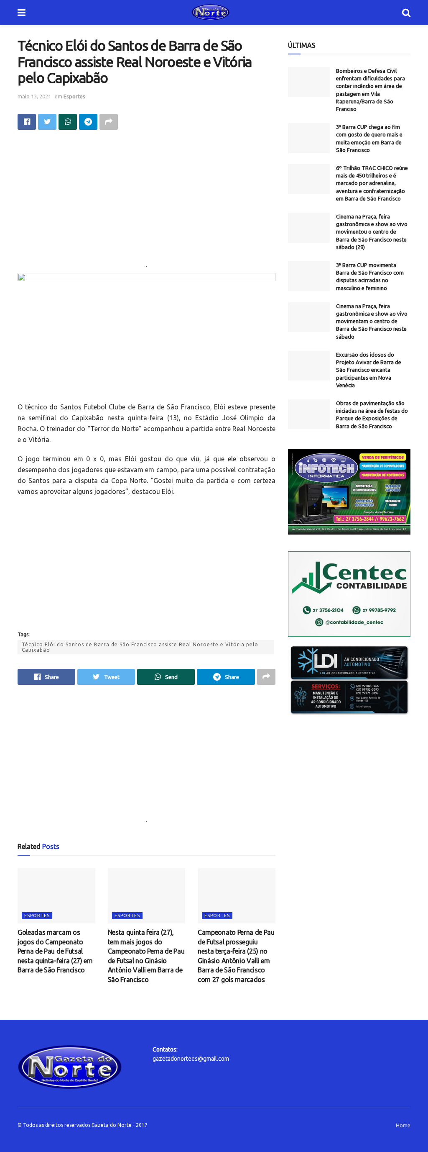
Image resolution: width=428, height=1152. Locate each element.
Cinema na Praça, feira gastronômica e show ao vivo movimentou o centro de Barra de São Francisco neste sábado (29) (372, 231)
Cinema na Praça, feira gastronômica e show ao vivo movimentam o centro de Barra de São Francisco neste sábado (372, 321)
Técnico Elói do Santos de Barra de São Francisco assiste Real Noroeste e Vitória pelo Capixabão (140, 647)
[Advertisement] (146, 203)
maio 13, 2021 (34, 96)
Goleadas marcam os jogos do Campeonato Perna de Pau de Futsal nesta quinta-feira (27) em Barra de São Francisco (55, 951)
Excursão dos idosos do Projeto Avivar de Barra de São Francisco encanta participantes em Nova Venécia (368, 370)
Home (403, 1125)
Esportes (74, 96)
